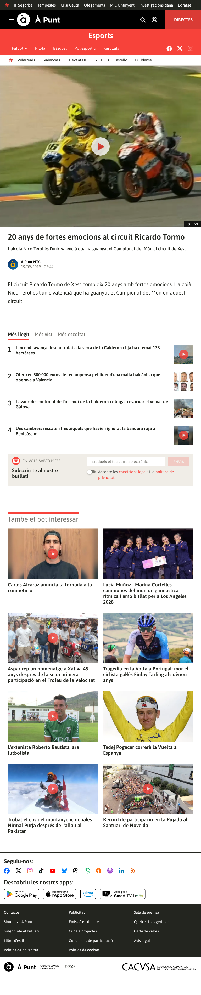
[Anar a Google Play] (21, 894)
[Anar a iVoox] (99, 871)
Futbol (17, 48)
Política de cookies (84, 950)
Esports (100, 35)
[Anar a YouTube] (54, 871)
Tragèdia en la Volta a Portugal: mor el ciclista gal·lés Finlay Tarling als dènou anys (145, 674)
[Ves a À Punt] (38, 19)
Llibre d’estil (14, 941)
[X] (180, 48)
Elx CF (97, 60)
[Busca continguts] (143, 20)
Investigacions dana (156, 5)
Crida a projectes (83, 931)
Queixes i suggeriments (153, 922)
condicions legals (133, 472)
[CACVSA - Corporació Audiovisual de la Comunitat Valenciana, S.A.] (159, 967)
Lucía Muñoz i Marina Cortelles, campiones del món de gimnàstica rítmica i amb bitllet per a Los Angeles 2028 (145, 593)
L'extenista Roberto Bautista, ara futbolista (43, 750)
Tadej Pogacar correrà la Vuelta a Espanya (140, 750)
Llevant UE (78, 60)
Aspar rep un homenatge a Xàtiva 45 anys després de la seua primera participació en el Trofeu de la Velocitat (51, 674)
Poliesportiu (85, 48)
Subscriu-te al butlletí (21, 931)
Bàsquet (60, 48)
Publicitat (77, 912)
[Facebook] (169, 48)
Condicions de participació (91, 941)
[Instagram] (190, 48)
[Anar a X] (19, 871)
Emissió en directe (84, 922)
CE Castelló (117, 60)
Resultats (111, 48)
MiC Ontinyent (122, 5)
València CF (54, 60)
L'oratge (184, 5)
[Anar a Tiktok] (42, 871)
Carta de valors (146, 931)
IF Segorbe (23, 5)
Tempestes (46, 5)
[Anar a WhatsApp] (88, 871)
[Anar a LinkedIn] (122, 871)
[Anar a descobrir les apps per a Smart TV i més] (123, 894)
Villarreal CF (28, 60)
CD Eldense (142, 60)
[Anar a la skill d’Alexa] (88, 894)
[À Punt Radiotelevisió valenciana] (31, 967)
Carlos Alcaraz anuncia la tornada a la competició (50, 587)
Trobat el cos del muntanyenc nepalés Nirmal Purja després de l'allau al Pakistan (50, 825)
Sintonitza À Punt (18, 922)
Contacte (11, 912)
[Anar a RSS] (134, 871)
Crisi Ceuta (70, 5)
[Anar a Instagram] (31, 871)
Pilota (40, 48)
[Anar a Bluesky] (65, 871)
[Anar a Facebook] (8, 871)
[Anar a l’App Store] (59, 894)
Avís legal (142, 941)
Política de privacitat (21, 950)
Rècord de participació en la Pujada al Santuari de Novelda (145, 822)
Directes (183, 19)
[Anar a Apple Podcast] (111, 871)
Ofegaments (94, 5)
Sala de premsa (146, 912)
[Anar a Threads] (77, 871)
